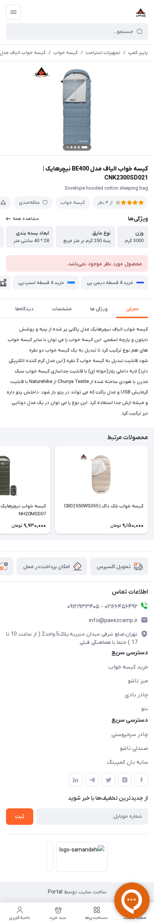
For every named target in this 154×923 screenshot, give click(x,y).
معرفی (132, 309)
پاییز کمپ (138, 52)
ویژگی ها (99, 309)
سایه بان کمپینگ (127, 762)
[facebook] (141, 780)
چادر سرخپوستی (129, 734)
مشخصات (62, 309)
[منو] (13, 11)
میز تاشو (138, 681)
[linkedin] (75, 780)
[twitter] (108, 780)
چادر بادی (136, 695)
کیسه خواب (65, 52)
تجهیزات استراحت (103, 52)
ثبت (19, 816)
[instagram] (125, 780)
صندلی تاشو (134, 748)
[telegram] (92, 780)
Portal (55, 892)
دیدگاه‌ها (24, 309)
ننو (144, 708)
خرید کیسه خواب (128, 667)
